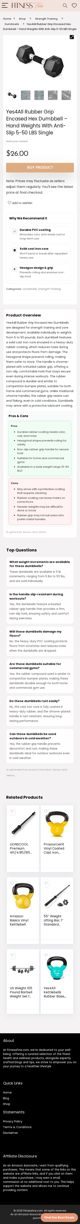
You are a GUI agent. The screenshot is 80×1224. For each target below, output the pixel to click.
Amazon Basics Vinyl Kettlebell (19, 920)
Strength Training (46, 19)
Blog (6, 1098)
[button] (72, 37)
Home (7, 19)
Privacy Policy (12, 1121)
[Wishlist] (74, 5)
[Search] (65, 5)
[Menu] (5, 5)
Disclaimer (10, 1133)
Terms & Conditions (17, 1127)
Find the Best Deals (59, 1217)
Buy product (40, 167)
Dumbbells (12, 24)
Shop (22, 19)
